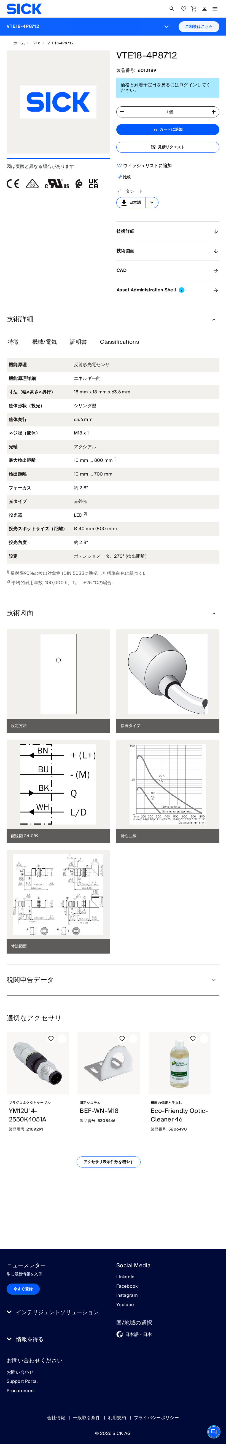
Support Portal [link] (22, 1381)
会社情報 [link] (56, 1418)
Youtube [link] (125, 1305)
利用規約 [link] (117, 1418)
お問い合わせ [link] (20, 1372)
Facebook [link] (127, 1286)
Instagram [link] (127, 1295)
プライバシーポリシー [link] (156, 1418)
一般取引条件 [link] (87, 1418)
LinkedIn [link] (125, 1277)
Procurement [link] (21, 1391)
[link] (24, 8)
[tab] (13, 342)
